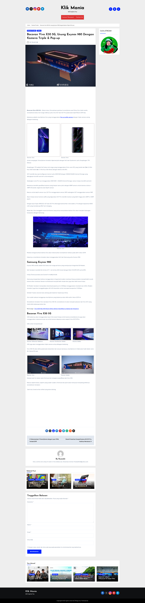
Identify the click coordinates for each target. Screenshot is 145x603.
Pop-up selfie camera (66, 117)
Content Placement (68, 17)
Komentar (30, 502)
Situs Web (30, 539)
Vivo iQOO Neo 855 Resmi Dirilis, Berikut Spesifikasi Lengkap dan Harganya (56, 308)
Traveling (85, 574)
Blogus (77, 600)
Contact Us (79, 17)
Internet (31, 479)
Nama (29, 524)
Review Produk (32, 30)
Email (29, 532)
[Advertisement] (60, 98)
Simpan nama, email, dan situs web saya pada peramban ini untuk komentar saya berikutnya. (55, 547)
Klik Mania (72, 8)
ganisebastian (35, 486)
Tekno (39, 30)
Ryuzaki (34, 42)
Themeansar (84, 600)
